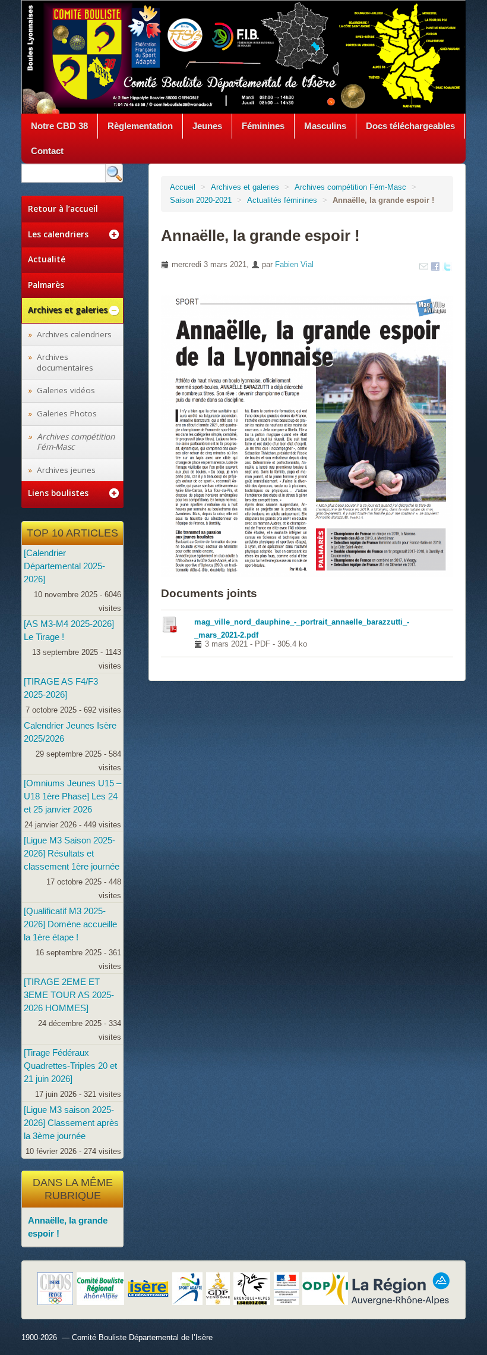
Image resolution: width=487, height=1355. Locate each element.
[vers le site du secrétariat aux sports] (286, 1288)
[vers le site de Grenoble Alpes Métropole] (251, 1288)
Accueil (182, 187)
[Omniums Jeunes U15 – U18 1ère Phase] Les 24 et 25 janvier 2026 (72, 796)
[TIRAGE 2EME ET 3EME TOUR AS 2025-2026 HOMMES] (69, 995)
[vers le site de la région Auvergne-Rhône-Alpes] (401, 1288)
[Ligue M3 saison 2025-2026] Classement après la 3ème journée (71, 1123)
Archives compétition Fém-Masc (350, 187)
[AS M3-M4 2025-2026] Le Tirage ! (69, 630)
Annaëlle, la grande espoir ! (67, 1226)
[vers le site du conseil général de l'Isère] (148, 1288)
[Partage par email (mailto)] (423, 265)
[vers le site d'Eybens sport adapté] (187, 1288)
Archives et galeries (245, 187)
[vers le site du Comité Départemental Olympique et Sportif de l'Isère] (55, 1288)
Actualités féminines (282, 200)
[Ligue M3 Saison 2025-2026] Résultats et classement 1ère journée (71, 853)
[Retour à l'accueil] (243, 56)
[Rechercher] (114, 173)
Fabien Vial (294, 264)
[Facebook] (435, 265)
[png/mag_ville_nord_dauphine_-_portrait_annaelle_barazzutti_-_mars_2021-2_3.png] (307, 434)
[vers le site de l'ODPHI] (325, 1288)
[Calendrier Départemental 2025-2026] (64, 566)
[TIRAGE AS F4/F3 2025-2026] (61, 688)
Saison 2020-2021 (201, 200)
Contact (47, 151)
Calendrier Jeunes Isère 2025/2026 (70, 732)
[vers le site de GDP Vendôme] (218, 1288)
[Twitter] (447, 265)
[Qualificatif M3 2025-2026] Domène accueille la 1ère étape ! (70, 924)
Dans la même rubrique (73, 1189)
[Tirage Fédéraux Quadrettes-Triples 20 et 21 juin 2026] (70, 1065)
